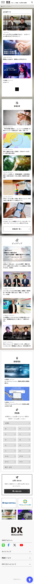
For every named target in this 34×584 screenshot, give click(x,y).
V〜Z (20, 462)
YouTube (22, 545)
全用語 (7, 423)
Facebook (10, 545)
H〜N (21, 456)
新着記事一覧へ (17, 229)
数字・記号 (8, 467)
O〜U (6, 462)
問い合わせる (17, 491)
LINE (4, 545)
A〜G (6, 456)
